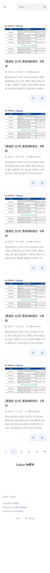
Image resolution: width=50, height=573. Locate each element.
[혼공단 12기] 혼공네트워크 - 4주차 (24, 148)
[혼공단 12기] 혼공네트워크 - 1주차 (24, 403)
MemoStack (21, 507)
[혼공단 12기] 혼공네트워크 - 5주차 (24, 63)
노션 (17, 518)
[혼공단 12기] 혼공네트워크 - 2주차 (24, 318)
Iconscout (18, 511)
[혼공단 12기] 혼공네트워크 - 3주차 (24, 233)
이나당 (15, 503)
